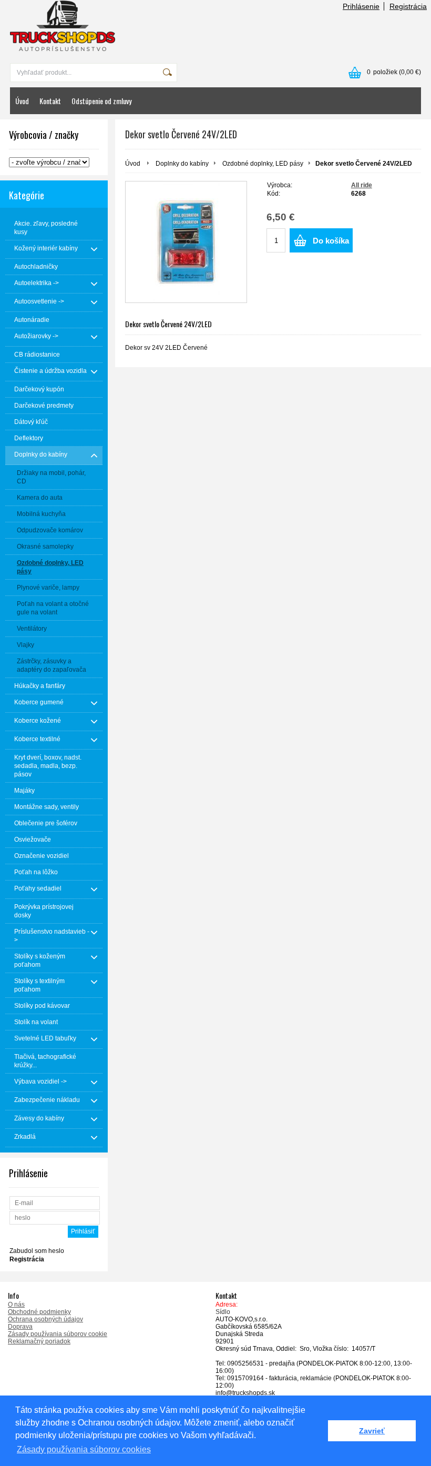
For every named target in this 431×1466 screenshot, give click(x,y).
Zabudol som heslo (36, 1251)
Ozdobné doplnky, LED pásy (262, 163)
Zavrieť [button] (372, 1431)
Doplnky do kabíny (182, 163)
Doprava (20, 1326)
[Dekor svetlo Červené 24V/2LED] (186, 242)
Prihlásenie (361, 6)
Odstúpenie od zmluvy (101, 100)
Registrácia (408, 6)
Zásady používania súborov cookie (57, 1334)
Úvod (22, 100)
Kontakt (50, 100)
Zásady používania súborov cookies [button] (84, 1449)
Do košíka (331, 240)
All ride (361, 185)
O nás (16, 1304)
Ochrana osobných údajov (45, 1319)
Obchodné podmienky (39, 1312)
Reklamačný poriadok (39, 1341)
